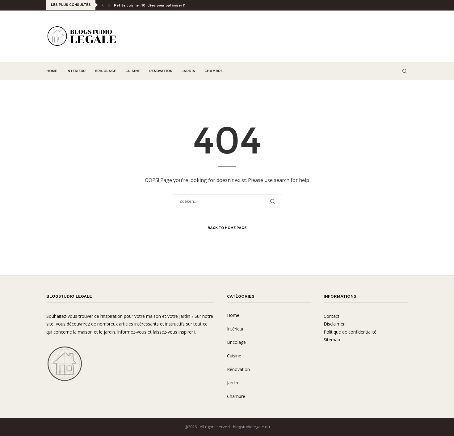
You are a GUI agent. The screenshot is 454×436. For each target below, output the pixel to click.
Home (51, 71)
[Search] (404, 71)
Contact (331, 316)
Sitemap (332, 340)
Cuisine (132, 71)
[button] (102, 5)
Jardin (188, 71)
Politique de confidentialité (350, 332)
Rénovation (160, 71)
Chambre (213, 71)
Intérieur (76, 71)
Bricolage (105, 71)
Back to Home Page (227, 228)
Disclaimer (334, 324)
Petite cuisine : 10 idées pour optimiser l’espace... (157, 5)
